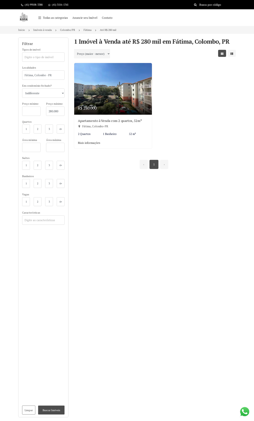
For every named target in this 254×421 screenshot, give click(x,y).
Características (31, 212)
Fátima (87, 30)
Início (21, 30)
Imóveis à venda (42, 30)
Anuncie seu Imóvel (84, 18)
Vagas (25, 194)
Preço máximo (54, 103)
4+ (60, 129)
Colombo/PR (67, 30)
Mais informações (89, 143)
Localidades (29, 67)
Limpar (29, 410)
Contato (107, 18)
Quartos (27, 121)
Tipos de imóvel (31, 49)
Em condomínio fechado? (37, 85)
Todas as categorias (55, 18)
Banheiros (28, 176)
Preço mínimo (30, 103)
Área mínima (29, 140)
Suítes (26, 158)
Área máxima (53, 140)
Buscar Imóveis (51, 410)
